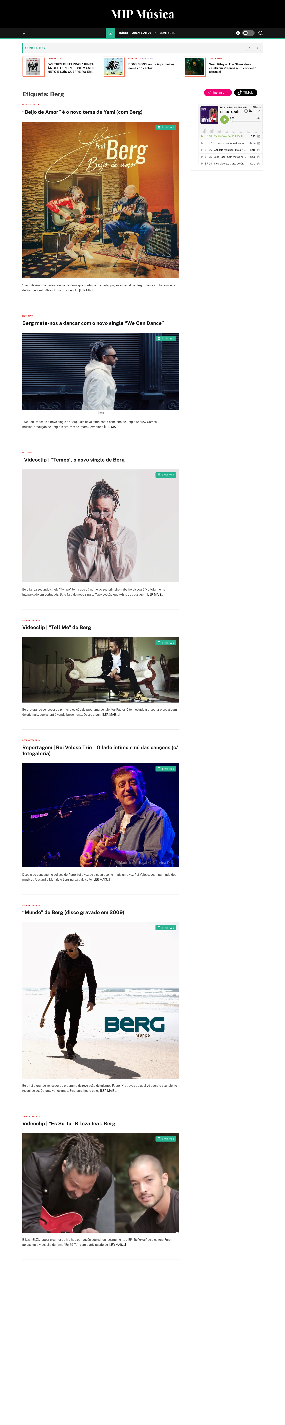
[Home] (110, 32)
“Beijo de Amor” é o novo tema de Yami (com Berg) (82, 112)
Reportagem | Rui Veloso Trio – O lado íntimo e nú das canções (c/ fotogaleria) (100, 750)
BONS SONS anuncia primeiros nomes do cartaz (100, 66)
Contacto (167, 32)
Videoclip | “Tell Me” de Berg (56, 627)
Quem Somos (142, 32)
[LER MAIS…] (87, 290)
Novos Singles (31, 105)
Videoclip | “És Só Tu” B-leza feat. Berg (68, 1123)
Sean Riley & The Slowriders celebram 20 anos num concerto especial (181, 67)
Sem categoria (31, 620)
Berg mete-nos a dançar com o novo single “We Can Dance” (93, 323)
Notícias (27, 316)
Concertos (84, 58)
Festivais (97, 58)
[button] (257, 48)
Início (123, 32)
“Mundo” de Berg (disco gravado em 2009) (73, 912)
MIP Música (142, 13)
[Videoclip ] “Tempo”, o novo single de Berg (73, 460)
